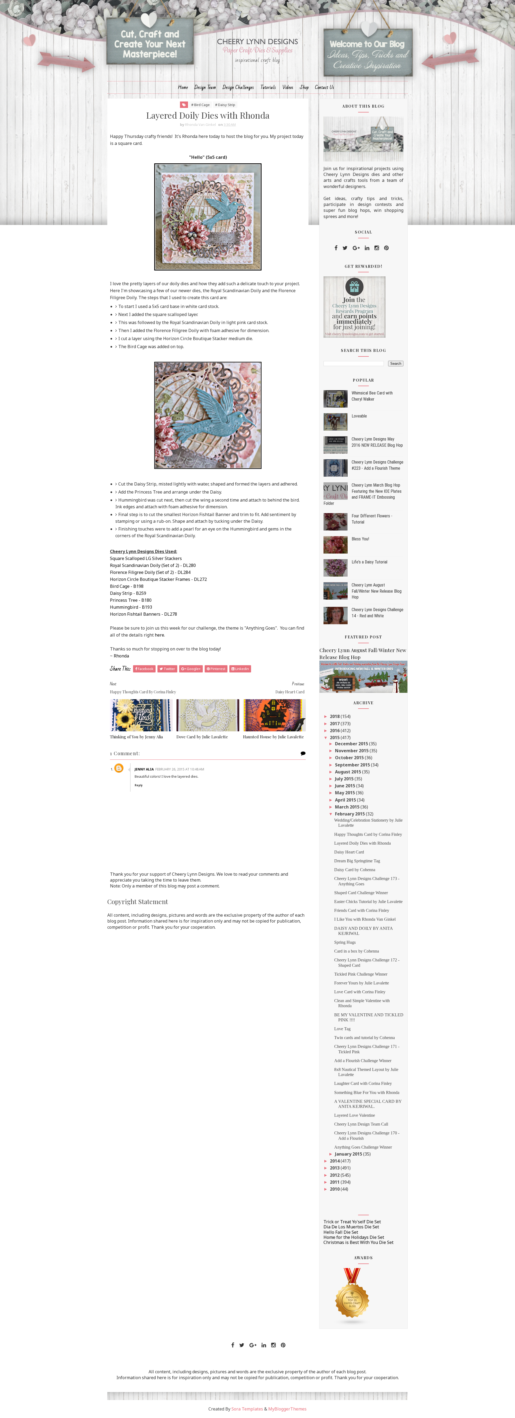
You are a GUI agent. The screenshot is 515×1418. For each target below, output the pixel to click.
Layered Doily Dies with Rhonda (362, 843)
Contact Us (324, 87)
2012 (335, 1175)
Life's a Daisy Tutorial (369, 562)
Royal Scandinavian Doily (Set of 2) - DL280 (153, 565)
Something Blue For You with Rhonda (366, 1092)
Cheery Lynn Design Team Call (361, 1124)
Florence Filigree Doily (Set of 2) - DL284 (150, 572)
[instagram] (376, 248)
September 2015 (353, 765)
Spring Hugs (345, 942)
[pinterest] (386, 248)
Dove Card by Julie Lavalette (202, 736)
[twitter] (345, 248)
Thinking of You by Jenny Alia (136, 736)
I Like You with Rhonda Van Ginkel (365, 919)
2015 (335, 737)
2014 (335, 1161)
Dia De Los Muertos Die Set (351, 1227)
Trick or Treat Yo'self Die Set (352, 1222)
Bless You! (360, 538)
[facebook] (335, 248)
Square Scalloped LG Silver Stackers (146, 558)
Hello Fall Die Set (340, 1232)
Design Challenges (238, 87)
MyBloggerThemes (287, 1409)
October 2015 (350, 758)
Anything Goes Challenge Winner (363, 1147)
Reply (139, 785)
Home (183, 87)
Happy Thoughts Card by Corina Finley (368, 834)
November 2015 (352, 751)
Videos (287, 87)
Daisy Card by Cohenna (354, 869)
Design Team (205, 87)
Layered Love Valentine (354, 1115)
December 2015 (352, 744)
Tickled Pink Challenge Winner (360, 974)
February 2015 (350, 814)
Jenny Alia (144, 769)
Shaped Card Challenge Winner (361, 892)
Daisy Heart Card (349, 852)
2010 (335, 1189)
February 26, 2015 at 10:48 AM (179, 769)
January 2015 (349, 1154)
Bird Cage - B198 (127, 586)
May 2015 (345, 793)
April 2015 (346, 800)
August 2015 (348, 772)
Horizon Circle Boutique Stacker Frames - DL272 (158, 579)
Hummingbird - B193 (131, 607)
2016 (335, 731)
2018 (335, 716)
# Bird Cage (200, 104)
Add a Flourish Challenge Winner (362, 1060)
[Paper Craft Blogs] (352, 1296)
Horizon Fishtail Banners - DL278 (143, 614)
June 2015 (345, 786)
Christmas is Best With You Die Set (358, 1242)
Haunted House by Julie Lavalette (273, 736)
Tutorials (268, 87)
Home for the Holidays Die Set (353, 1237)
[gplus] (356, 248)
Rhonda (121, 656)
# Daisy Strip (225, 104)
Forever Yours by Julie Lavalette (361, 983)
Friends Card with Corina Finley (361, 910)
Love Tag (342, 1028)
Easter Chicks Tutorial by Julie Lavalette (368, 901)
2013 (335, 1168)
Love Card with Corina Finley (359, 992)
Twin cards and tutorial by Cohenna (364, 1037)
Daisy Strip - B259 (128, 593)
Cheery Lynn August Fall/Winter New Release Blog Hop (377, 591)
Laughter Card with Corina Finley (363, 1083)
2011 (335, 1182)
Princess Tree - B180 (131, 600)
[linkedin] (367, 248)
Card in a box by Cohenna (356, 951)
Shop (304, 87)
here (159, 635)
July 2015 (345, 779)
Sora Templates (247, 1409)
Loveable (359, 416)
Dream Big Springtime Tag (357, 861)
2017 (335, 724)
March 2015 (347, 807)
